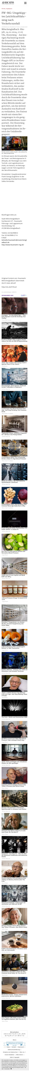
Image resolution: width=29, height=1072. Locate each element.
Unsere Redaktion (9, 1054)
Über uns (22, 1052)
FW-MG (3, 8)
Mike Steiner (19, 1054)
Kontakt (14, 1047)
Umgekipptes (9, 8)
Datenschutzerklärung (14, 1049)
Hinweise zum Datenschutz (10, 1052)
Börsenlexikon (14, 1032)
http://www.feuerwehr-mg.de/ (13, 245)
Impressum (21, 1047)
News (8, 1047)
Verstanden (7, 1069)
